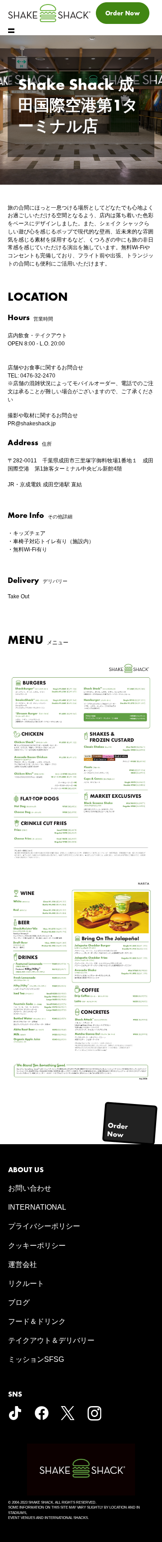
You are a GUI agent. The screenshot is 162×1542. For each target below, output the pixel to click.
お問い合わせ (29, 1188)
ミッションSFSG (36, 1359)
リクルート (26, 1283)
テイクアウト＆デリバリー (51, 1340)
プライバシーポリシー (44, 1226)
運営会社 (22, 1264)
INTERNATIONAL (37, 1207)
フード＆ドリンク (37, 1321)
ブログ (19, 1302)
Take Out (18, 596)
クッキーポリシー (37, 1245)
